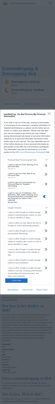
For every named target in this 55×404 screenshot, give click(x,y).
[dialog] (27, 202)
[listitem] (27, 159)
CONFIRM (16, 280)
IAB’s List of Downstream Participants (30, 152)
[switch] (45, 165)
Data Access (27, 290)
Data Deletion (13, 290)
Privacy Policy (42, 290)
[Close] (50, 114)
